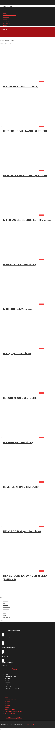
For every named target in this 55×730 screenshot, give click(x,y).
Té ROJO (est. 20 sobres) (17, 353)
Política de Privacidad (10, 687)
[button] (14, 694)
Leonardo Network (30, 724)
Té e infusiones (6, 617)
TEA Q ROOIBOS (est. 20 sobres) (22, 531)
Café (4, 603)
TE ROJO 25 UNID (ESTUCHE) (20, 397)
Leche (4, 613)
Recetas (7, 680)
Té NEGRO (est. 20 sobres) (18, 308)
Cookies (7, 684)
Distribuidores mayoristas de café (13, 689)
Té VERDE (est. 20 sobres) (18, 442)
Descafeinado (6, 609)
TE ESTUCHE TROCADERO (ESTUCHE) (25, 175)
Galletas (5, 611)
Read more (41, 81)
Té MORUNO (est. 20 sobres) (19, 264)
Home (6, 674)
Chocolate (5, 605)
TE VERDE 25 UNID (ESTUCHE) (21, 486)
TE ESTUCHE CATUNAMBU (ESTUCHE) (25, 131)
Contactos (7, 682)
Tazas (4, 615)
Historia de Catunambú (10, 676)
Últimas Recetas (14, 718)
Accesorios (5, 601)
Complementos (6, 607)
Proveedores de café (10, 691)
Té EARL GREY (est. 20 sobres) (20, 86)
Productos (7, 678)
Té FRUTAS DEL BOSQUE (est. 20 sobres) (27, 219)
